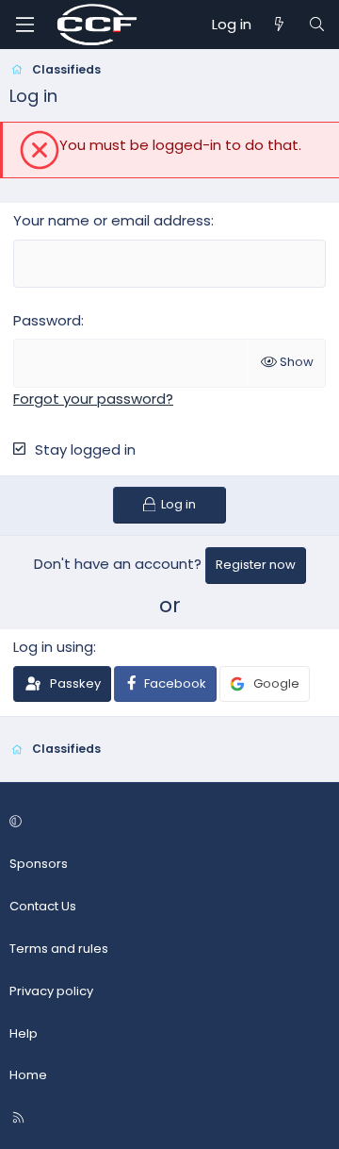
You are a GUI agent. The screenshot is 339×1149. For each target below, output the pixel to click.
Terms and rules (58, 949)
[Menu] (24, 24)
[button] (166, 823)
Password (47, 320)
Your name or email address (112, 220)
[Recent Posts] (279, 24)
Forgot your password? (93, 398)
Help (23, 1033)
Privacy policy (51, 991)
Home (28, 1075)
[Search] (317, 24)
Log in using (53, 647)
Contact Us (42, 906)
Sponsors (38, 864)
